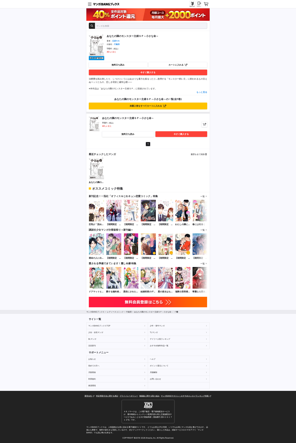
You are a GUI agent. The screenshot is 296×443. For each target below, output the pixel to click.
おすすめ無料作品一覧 (159, 345)
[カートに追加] (204, 124)
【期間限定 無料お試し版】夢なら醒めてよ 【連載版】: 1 (148, 224)
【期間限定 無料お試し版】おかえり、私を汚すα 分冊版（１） (113, 258)
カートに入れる (176, 64)
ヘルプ (152, 359)
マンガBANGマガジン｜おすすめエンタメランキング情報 (185, 396)
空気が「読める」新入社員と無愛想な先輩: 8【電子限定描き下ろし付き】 (96, 224)
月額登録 (92, 372)
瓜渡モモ (116, 41)
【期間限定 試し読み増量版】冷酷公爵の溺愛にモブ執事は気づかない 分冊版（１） (148, 258)
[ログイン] (199, 4)
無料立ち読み (118, 64)
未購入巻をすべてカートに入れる (146, 105)
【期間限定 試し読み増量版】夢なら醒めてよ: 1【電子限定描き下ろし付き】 (113, 224)
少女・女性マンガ (95, 332)
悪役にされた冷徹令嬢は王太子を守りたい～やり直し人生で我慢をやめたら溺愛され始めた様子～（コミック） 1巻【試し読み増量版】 (130, 291)
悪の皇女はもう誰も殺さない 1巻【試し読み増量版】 (165, 291)
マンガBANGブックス (95, 312)
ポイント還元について (159, 365)
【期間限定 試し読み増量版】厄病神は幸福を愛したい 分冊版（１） (165, 258)
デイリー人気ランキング (160, 339)
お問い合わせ (155, 379)
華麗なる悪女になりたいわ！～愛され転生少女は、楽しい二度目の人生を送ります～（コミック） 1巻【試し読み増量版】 (200, 291)
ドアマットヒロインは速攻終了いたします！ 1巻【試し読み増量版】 (96, 291)
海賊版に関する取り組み (149, 396)
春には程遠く (198, 224)
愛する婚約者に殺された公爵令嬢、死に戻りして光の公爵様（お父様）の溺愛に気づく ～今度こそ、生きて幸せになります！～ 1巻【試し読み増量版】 (113, 291)
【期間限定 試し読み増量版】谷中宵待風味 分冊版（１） (182, 258)
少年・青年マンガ (157, 326)
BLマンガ (92, 339)
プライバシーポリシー (128, 396)
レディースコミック (115, 312)
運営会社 (88, 396)
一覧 (202, 196)
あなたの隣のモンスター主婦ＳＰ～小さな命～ (96, 182)
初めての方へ (93, 365)
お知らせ (92, 359)
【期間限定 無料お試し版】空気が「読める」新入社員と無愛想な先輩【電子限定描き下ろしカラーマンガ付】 (165, 224)
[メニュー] (89, 4)
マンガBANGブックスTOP (99, 326)
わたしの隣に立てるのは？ (182, 224)
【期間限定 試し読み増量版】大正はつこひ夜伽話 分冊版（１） (130, 258)
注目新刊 (92, 345)
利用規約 (92, 379)
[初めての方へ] (192, 4)
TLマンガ (154, 332)
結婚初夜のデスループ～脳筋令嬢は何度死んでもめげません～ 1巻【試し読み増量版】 (148, 291)
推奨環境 (92, 385)
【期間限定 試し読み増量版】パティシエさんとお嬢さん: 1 (130, 224)
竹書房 (117, 44)
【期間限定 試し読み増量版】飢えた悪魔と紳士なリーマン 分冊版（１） (200, 258)
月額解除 (153, 372)
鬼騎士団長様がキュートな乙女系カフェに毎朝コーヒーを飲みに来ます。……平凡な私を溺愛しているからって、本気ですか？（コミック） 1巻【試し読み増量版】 (182, 291)
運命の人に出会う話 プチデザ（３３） (96, 258)
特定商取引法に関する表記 (107, 396)
